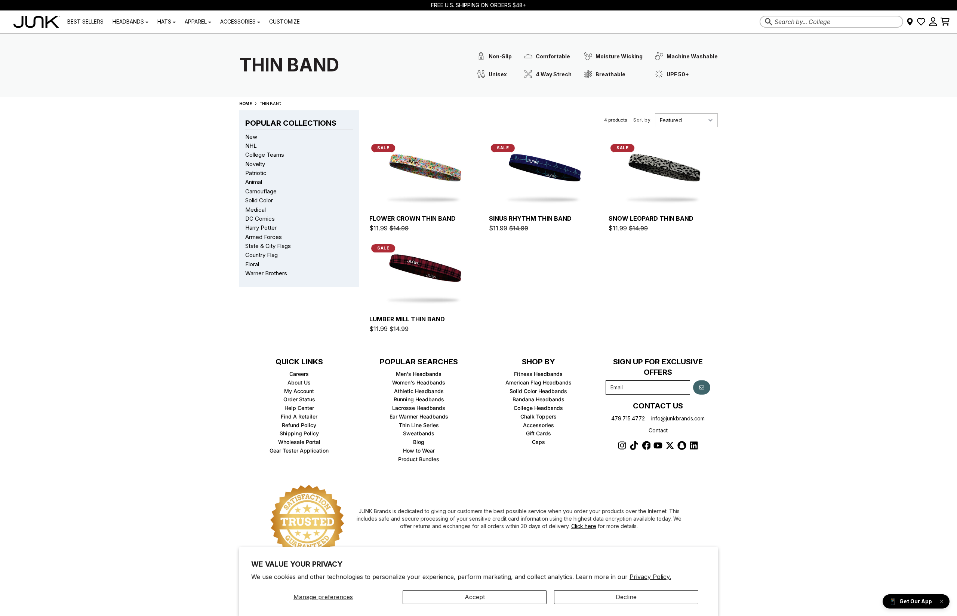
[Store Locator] (910, 21)
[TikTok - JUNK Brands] (634, 445)
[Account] (933, 21)
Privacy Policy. (650, 576)
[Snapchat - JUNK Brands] (681, 445)
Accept (475, 597)
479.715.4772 (628, 418)
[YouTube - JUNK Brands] (657, 445)
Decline (626, 597)
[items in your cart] (945, 21)
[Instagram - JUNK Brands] (622, 445)
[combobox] (831, 22)
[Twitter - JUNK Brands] (669, 445)
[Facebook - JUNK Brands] (645, 445)
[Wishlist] (921, 21)
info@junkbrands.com (678, 418)
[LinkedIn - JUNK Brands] (693, 445)
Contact (658, 430)
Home (245, 103)
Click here (583, 526)
